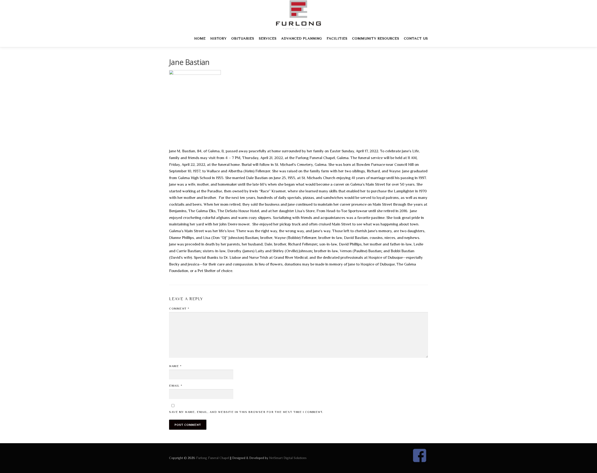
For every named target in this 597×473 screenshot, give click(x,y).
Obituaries (242, 38)
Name (175, 366)
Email (176, 385)
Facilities (337, 38)
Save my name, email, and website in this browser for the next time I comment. (246, 412)
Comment (179, 308)
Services (268, 38)
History (218, 38)
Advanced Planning (301, 38)
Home (200, 38)
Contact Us (416, 38)
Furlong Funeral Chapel (212, 458)
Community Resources (375, 38)
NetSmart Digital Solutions (288, 458)
